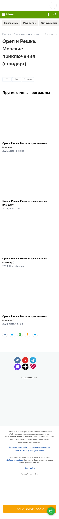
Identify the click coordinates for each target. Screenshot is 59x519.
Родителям (29, 23)
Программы (11, 23)
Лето (16, 79)
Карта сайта (30, 468)
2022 (7, 79)
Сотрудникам (49, 23)
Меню (10, 14)
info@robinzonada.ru (14, 460)
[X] (12, 334)
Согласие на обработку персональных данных (29, 447)
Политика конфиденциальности (29, 451)
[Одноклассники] (27, 334)
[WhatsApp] (19, 334)
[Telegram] (35, 334)
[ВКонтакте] (4, 334)
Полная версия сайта (29, 508)
